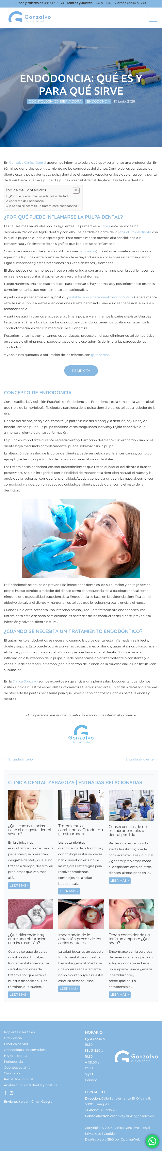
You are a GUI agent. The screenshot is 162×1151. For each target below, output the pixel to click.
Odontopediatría (17, 1067)
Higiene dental (15, 1056)
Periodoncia (13, 1062)
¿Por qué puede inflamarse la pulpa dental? (38, 196)
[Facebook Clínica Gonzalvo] (6, 1093)
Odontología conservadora (55, 101)
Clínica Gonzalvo (25, 681)
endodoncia (98, 101)
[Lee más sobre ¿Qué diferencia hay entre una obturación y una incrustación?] (30, 914)
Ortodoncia (13, 1038)
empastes (88, 251)
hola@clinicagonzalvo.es (134, 1116)
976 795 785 (109, 1110)
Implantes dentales (19, 1032)
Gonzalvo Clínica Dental (27, 162)
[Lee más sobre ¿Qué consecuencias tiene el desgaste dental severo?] (30, 805)
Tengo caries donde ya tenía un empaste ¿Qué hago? (130, 938)
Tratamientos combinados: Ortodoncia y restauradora (80, 829)
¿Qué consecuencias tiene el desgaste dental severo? (29, 829)
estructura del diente (134, 232)
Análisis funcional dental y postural (31, 1085)
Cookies (110, 1134)
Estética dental (16, 1044)
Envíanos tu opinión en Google (28, 1101)
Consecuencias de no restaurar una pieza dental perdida (128, 830)
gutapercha (100, 355)
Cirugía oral (12, 1073)
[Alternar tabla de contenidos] (74, 190)
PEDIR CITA (81, 371)
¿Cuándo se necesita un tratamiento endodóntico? (44, 206)
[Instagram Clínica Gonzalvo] (11, 1093)
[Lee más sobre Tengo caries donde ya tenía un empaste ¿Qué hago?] (131, 914)
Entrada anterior (19, 759)
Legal (145, 1128)
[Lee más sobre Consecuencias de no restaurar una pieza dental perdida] (131, 805)
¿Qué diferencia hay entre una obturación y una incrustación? (29, 938)
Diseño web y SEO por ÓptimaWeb (112, 1139)
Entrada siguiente (141, 759)
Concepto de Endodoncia (26, 201)
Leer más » (19, 885)
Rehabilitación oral (18, 1079)
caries (105, 226)
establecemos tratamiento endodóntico (101, 297)
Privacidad (93, 1134)
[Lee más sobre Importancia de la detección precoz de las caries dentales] (81, 914)
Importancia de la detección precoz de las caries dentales (79, 938)
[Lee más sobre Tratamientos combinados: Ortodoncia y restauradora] (81, 805)
